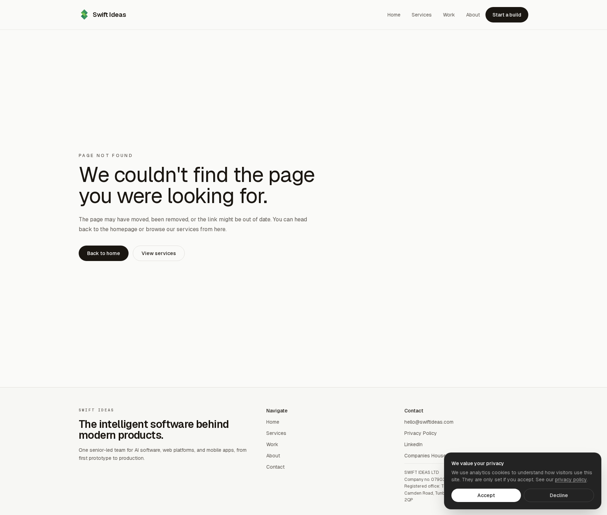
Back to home (103, 253)
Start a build (506, 15)
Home (272, 422)
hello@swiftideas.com (428, 422)
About (273, 455)
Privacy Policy (420, 433)
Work (272, 444)
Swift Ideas (109, 15)
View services (159, 253)
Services (276, 433)
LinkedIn (413, 444)
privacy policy (571, 479)
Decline (559, 495)
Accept (486, 495)
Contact (275, 467)
